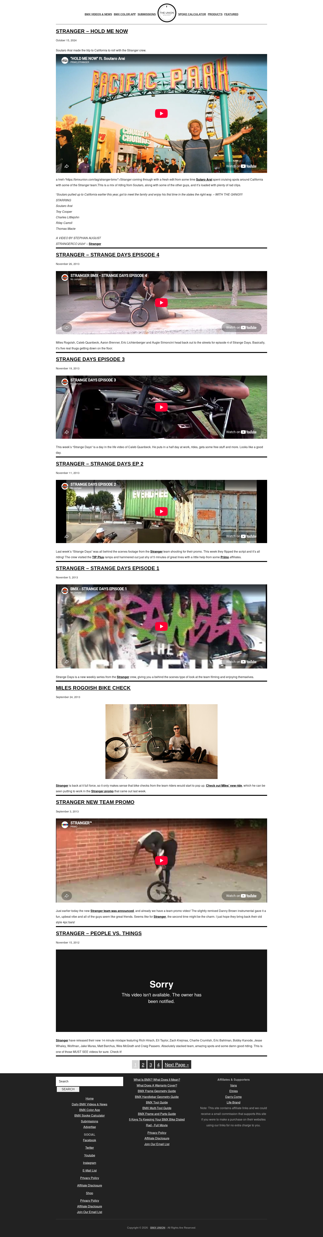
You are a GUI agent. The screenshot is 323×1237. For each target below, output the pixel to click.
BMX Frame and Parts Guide (157, 1114)
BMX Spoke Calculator (89, 1115)
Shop (89, 1193)
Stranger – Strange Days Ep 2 (99, 464)
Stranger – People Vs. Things (99, 933)
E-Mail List (90, 1170)
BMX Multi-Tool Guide (156, 1108)
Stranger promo (102, 791)
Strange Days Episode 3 (90, 359)
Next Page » (177, 1064)
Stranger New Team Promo (95, 802)
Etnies (233, 1091)
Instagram (89, 1163)
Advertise (89, 1127)
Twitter (89, 1147)
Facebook (89, 1140)
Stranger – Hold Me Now (92, 31)
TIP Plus (98, 557)
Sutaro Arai (204, 179)
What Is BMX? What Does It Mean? (157, 1079)
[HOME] (167, 13)
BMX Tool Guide (157, 1102)
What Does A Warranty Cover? (157, 1085)
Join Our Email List (89, 1212)
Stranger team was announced (112, 911)
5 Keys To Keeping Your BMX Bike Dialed (157, 1119)
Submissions (89, 1121)
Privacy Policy (89, 1178)
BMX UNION (157, 1227)
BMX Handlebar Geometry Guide (157, 1097)
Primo (225, 557)
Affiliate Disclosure (89, 1185)
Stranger (95, 244)
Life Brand (233, 1102)
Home (90, 1098)
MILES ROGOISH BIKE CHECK (93, 688)
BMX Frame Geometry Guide (157, 1091)
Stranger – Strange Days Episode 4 (107, 255)
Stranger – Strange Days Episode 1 (107, 568)
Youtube (89, 1155)
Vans (233, 1085)
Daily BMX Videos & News (89, 1104)
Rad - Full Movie (157, 1125)
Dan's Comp (233, 1097)
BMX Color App (89, 1110)
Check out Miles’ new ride (224, 785)
